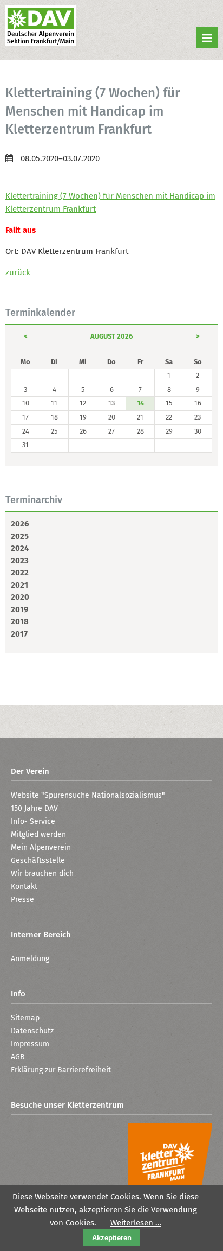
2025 (20, 536)
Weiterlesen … (135, 1223)
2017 (19, 634)
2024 (20, 548)
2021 (19, 585)
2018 (20, 621)
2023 (20, 561)
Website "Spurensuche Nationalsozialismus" (88, 795)
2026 (20, 524)
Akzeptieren (112, 1238)
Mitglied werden (38, 834)
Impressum (30, 1044)
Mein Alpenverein (41, 847)
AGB (18, 1057)
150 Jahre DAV (34, 808)
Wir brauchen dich (42, 873)
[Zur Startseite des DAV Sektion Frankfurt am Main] (40, 27)
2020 (20, 597)
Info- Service (33, 821)
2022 (20, 572)
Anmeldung (30, 958)
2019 (19, 609)
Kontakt (24, 886)
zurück (17, 272)
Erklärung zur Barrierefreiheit (61, 1070)
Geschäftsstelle (38, 860)
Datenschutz (32, 1031)
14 (140, 403)
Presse (22, 899)
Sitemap (25, 1018)
